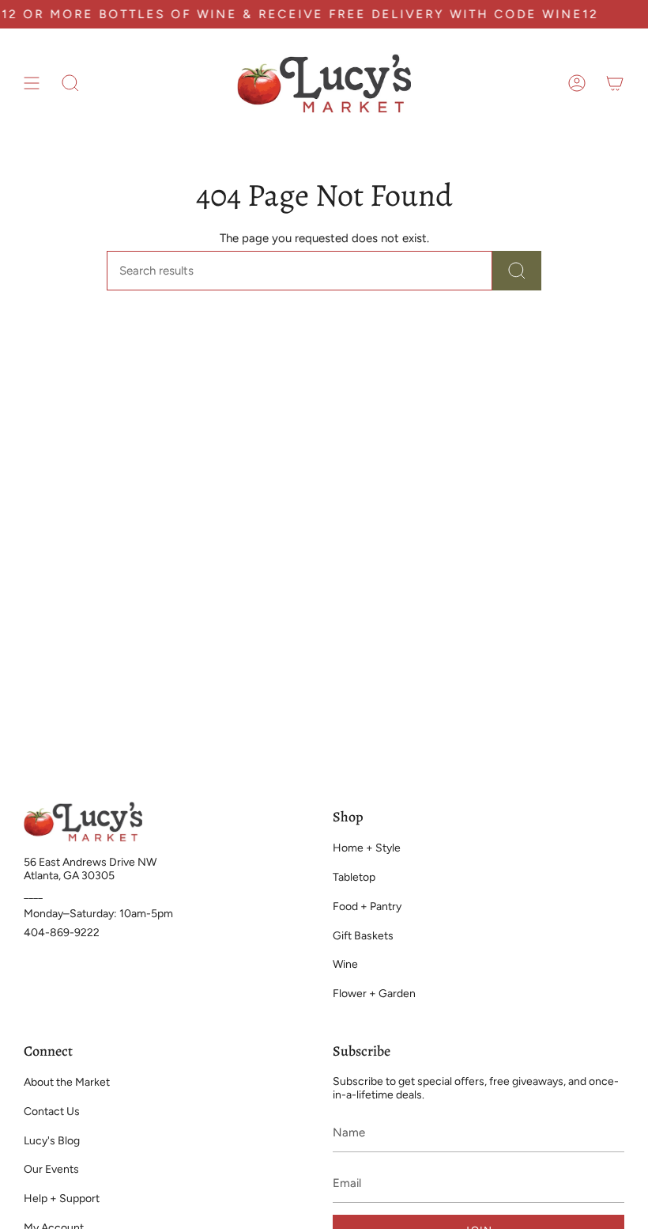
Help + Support (62, 1198)
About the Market (67, 1082)
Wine (345, 964)
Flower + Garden (374, 993)
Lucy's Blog (52, 1140)
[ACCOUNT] (576, 83)
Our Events (51, 1169)
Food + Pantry (367, 906)
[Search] (516, 270)
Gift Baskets (363, 936)
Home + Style (367, 848)
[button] (70, 83)
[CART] (614, 83)
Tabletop (354, 877)
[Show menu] (31, 83)
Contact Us (52, 1111)
